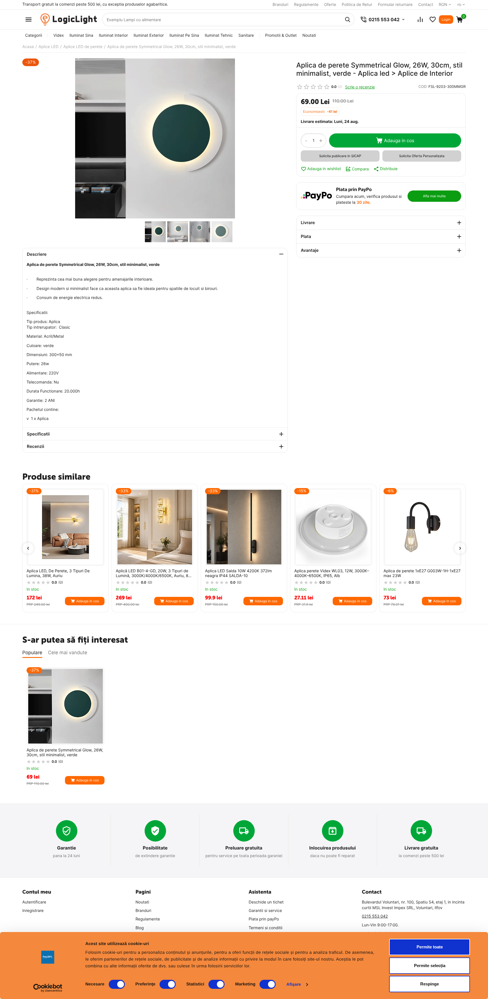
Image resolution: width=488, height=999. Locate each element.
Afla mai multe (434, 196)
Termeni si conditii (266, 928)
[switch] (168, 984)
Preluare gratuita (243, 848)
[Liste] (432, 19)
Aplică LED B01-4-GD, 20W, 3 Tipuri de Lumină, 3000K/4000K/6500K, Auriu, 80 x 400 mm (153, 573)
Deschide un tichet (266, 902)
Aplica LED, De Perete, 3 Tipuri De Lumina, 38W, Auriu (58, 573)
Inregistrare (33, 910)
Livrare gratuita (421, 848)
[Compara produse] (420, 19)
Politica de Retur (357, 4)
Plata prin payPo (264, 919)
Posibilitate (155, 848)
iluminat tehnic (219, 35)
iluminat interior (113, 35)
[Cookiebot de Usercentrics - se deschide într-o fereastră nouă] (48, 988)
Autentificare (34, 902)
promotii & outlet (281, 35)
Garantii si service (265, 910)
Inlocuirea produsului (332, 848)
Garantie (66, 848)
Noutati (309, 35)
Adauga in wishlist (324, 168)
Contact (425, 4)
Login (446, 19)
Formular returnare (395, 4)
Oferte (330, 4)
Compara (360, 168)
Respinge (429, 983)
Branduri (280, 4)
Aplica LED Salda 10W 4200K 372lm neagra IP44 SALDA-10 (238, 573)
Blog (140, 928)
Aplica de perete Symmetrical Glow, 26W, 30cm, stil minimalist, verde (65, 752)
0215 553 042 (375, 916)
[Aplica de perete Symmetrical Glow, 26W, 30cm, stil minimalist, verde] (155, 138)
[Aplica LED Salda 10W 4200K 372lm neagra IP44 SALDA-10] (244, 527)
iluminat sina (81, 35)
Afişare (293, 984)
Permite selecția (429, 965)
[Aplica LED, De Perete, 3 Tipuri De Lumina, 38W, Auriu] (65, 527)
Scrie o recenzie (360, 86)
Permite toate (430, 946)
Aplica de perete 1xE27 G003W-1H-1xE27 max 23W (422, 573)
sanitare (246, 35)
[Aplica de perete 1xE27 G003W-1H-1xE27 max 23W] (422, 527)
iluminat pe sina (184, 35)
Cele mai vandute (67, 653)
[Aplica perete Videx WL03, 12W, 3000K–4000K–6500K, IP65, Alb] (333, 527)
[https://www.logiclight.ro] (68, 19)
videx (58, 35)
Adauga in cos (399, 140)
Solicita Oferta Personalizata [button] (421, 156)
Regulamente (306, 4)
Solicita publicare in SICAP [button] (340, 156)
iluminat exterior (149, 35)
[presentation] (28, 548)
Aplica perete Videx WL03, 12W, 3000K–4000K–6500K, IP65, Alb (331, 573)
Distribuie (389, 168)
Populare (32, 653)
